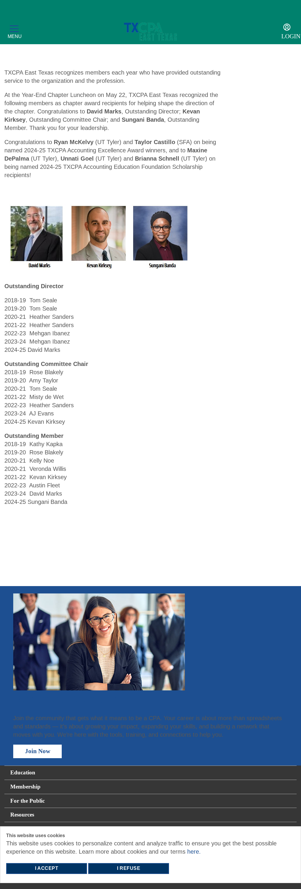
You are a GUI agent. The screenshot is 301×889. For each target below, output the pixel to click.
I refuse (128, 868)
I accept (46, 868)
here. (194, 851)
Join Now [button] (37, 751)
